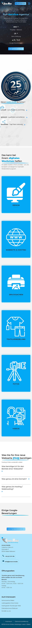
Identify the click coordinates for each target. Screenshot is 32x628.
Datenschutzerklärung (21, 621)
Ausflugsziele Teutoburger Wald (11, 605)
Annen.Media (10, 624)
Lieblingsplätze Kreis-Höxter (10, 603)
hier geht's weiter (15, 49)
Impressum (8, 621)
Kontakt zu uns (6, 611)
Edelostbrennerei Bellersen (10, 608)
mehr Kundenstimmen (15, 529)
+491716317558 (21, 3)
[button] (16, 112)
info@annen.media (11, 561)
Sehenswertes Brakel (8, 600)
